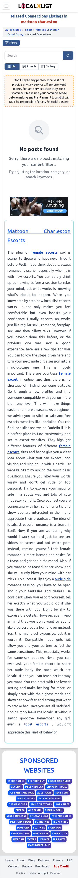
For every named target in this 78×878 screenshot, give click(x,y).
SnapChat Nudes (57, 787)
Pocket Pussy (26, 798)
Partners (44, 860)
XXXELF (31, 839)
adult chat (44, 793)
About (21, 860)
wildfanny (34, 810)
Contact (13, 866)
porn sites (62, 804)
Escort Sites (16, 781)
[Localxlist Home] (34, 6)
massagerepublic (39, 845)
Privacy (27, 866)
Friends (58, 860)
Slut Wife (39, 828)
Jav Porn (18, 839)
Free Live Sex (40, 833)
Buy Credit (61, 866)
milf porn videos (21, 822)
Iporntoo (54, 828)
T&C (70, 860)
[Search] (68, 55)
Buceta (20, 810)
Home (9, 860)
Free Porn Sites (61, 816)
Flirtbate (59, 839)
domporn (23, 828)
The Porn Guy (36, 781)
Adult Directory (41, 804)
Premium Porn (53, 810)
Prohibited (42, 866)
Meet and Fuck (34, 787)
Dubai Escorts (18, 804)
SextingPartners (49, 798)
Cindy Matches (20, 833)
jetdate (44, 839)
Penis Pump (61, 793)
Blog (31, 860)
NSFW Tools (59, 833)
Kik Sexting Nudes (59, 781)
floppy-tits (60, 822)
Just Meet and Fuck (22, 793)
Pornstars (42, 822)
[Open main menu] (6, 6)
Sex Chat (16, 787)
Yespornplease (16, 816)
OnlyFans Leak (39, 816)
